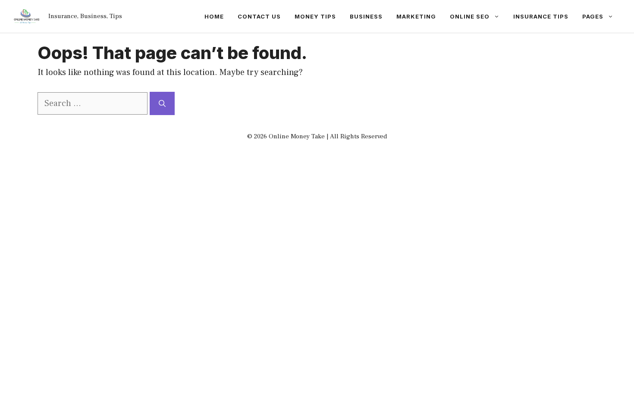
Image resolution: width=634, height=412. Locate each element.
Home (214, 16)
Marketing (416, 16)
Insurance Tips (540, 16)
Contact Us (259, 16)
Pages (592, 16)
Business (366, 16)
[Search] (162, 103)
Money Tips (315, 16)
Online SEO (470, 16)
